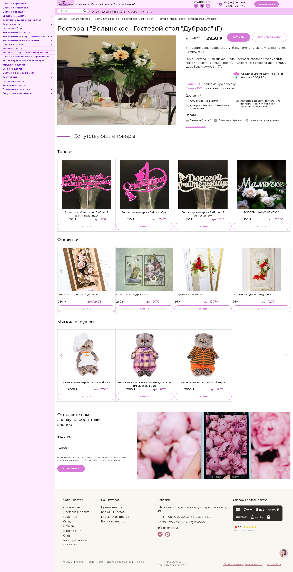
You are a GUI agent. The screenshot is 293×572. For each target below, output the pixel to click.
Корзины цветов (12, 48)
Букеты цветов (12, 24)
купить (86, 226)
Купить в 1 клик (269, 37)
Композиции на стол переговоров (23, 60)
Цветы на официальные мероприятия (26, 56)
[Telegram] (202, 6)
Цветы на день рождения (18, 72)
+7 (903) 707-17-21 (235, 5)
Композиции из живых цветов (21, 40)
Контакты (146, 11)
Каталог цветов (80, 18)
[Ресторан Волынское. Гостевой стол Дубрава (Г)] (116, 79)
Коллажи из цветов (14, 85)
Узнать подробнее (195, 126)
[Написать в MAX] (208, 6)
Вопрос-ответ (72, 530)
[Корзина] (275, 12)
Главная (62, 18)
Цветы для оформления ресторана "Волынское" (123, 18)
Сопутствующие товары (17, 93)
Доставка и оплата (113, 11)
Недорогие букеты (14, 28)
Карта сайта (274, 564)
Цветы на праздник (15, 3)
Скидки (69, 521)
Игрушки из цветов (14, 64)
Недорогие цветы (13, 81)
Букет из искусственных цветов (22, 19)
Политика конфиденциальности (242, 564)
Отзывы (132, 11)
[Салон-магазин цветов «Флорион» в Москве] (65, 3)
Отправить (71, 468)
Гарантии (70, 516)
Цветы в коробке (13, 44)
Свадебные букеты (14, 15)
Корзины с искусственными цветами (25, 52)
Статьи (68, 535)
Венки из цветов (13, 68)
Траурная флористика (16, 89)
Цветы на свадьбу (14, 11)
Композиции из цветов (16, 32)
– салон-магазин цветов (101, 561)
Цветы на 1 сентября (15, 7)
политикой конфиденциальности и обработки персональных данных (91, 458)
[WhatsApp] (196, 6)
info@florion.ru (203, 2)
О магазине (71, 507)
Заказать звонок (266, 4)
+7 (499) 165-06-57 (235, 2)
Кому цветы (10, 77)
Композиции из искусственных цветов (26, 36)
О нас (95, 11)
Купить (238, 37)
